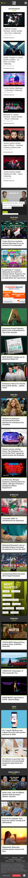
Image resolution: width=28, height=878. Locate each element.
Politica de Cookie (9, 861)
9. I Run (5, 612)
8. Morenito (20, 608)
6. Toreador (16, 604)
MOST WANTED (10, 585)
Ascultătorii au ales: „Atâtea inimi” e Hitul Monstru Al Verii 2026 (13, 205)
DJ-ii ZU (6, 857)
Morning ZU (14, 193)
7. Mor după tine (8, 608)
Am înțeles (17, 875)
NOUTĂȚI (14, 395)
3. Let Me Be (7, 595)
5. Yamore (6, 604)
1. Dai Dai (6, 591)
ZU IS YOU (14, 217)
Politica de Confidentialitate (15, 859)
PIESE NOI (14, 619)
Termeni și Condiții (20, 861)
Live (4, 3)
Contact (22, 857)
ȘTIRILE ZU (14, 495)
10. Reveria (14, 612)
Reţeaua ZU (14, 857)
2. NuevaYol (15, 591)
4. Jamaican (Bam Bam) (10, 600)
